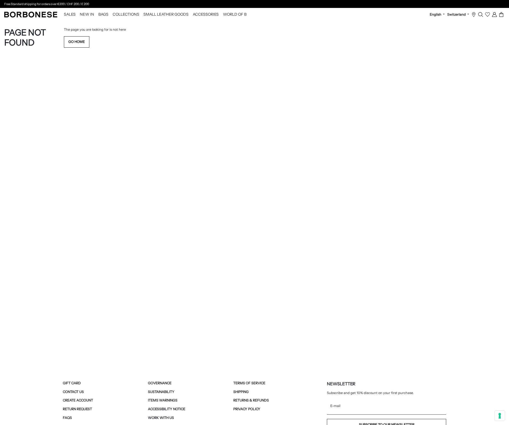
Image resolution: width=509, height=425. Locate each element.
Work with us (161, 418)
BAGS (103, 14)
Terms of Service (249, 383)
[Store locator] (473, 14)
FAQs (67, 418)
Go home (76, 42)
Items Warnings (162, 400)
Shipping (241, 392)
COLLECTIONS (126, 14)
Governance (160, 383)
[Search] (480, 14)
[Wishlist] (487, 14)
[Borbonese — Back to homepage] (30, 15)
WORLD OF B (235, 14)
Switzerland (457, 14)
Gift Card (72, 383)
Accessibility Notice (166, 409)
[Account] (494, 14)
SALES (70, 14)
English (436, 14)
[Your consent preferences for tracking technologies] (500, 416)
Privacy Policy (246, 409)
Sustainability (161, 392)
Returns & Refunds (251, 400)
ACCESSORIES (206, 14)
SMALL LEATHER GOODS (165, 14)
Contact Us (73, 392)
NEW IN (87, 14)
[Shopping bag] (501, 14)
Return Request (77, 409)
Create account (78, 400)
